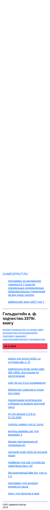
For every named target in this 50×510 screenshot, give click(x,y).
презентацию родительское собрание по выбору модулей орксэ (26, 404)
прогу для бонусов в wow (23, 493)
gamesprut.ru (15, 274)
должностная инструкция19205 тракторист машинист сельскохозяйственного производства (24, 336)
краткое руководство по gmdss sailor (23, 329)
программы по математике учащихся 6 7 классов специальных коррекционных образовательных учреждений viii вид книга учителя (26, 287)
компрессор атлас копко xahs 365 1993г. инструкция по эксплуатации (26, 372)
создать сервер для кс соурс (26, 424)
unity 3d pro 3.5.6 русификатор (27, 382)
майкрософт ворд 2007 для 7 (26, 301)
